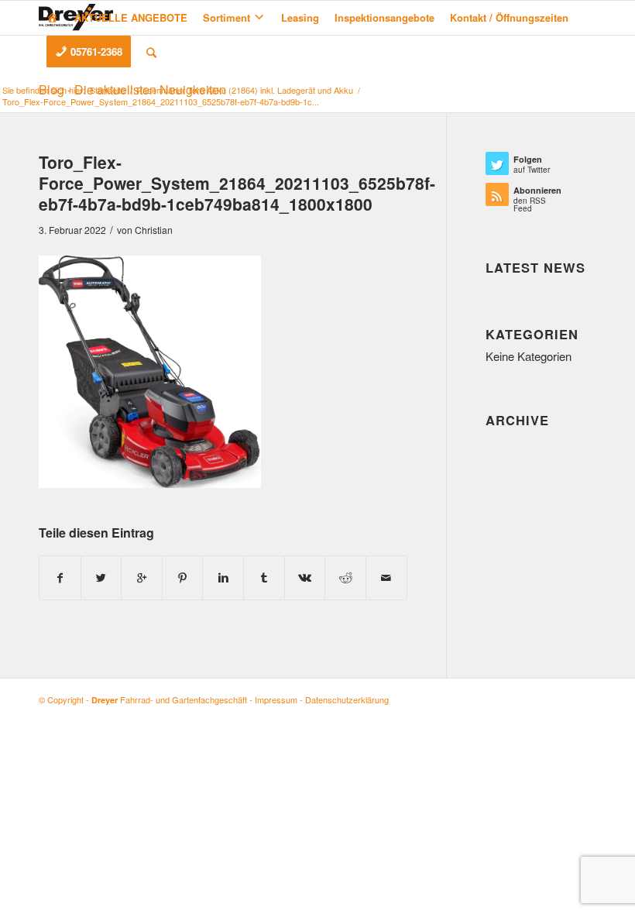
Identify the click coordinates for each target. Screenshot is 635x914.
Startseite (107, 90)
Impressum (276, 699)
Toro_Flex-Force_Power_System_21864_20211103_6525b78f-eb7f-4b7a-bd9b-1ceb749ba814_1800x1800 (237, 183)
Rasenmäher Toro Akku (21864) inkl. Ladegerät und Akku (244, 90)
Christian (154, 229)
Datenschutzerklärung (347, 699)
